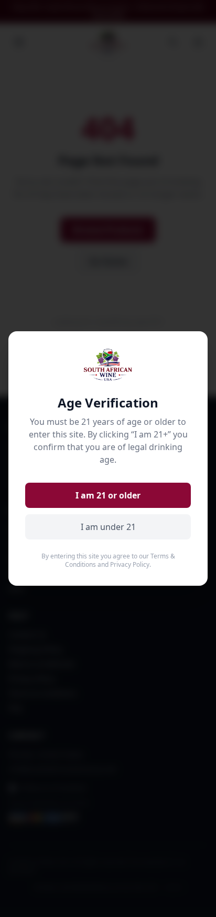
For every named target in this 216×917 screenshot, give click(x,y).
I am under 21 (108, 527)
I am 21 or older (108, 495)
